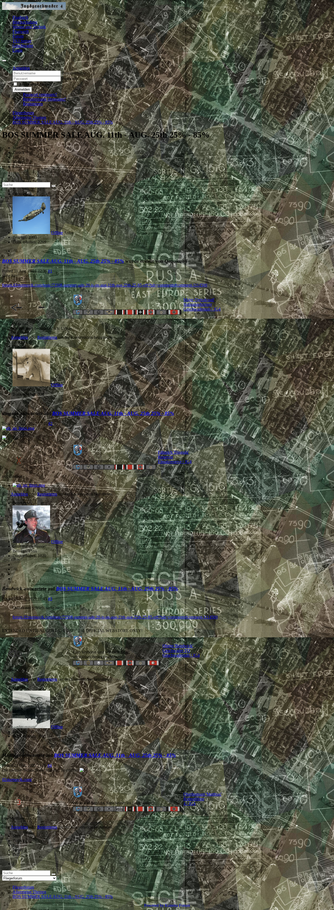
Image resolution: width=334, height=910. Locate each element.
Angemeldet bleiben (35, 84)
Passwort (69, 78)
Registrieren (33, 104)
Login (17, 50)
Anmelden (22, 89)
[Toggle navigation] (4, 60)
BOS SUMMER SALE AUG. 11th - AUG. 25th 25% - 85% (63, 261)
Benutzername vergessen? (44, 99)
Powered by (154, 905)
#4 (49, 765)
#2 (50, 423)
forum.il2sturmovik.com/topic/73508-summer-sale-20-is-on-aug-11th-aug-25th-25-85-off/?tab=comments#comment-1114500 (104, 285)
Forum (18, 36)
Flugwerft (21, 31)
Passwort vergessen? (40, 94)
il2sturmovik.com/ (17, 779)
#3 (50, 599)
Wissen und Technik (29, 27)
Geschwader (23, 45)
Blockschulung (25, 22)
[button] (21, 68)
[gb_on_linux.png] (18, 428)
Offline (57, 232)
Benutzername (74, 73)
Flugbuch (20, 17)
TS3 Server (22, 41)
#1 (50, 271)
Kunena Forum (177, 905)
